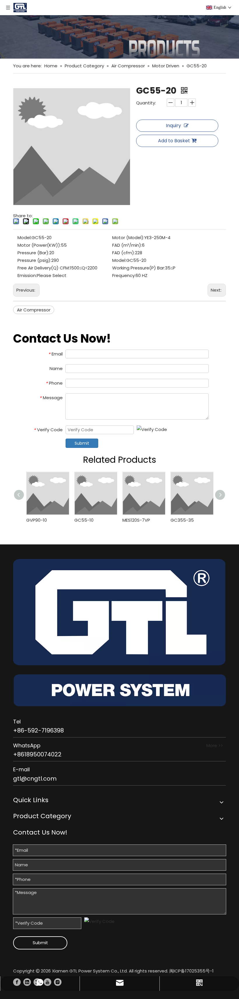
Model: (24, 237)
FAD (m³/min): (127, 245)
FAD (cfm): (123, 253)
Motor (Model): (128, 237)
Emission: (27, 275)
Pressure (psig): (34, 260)
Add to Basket (174, 140)
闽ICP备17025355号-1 (191, 971)
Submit (82, 443)
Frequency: (124, 275)
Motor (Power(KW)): (39, 245)
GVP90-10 (36, 520)
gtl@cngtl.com (35, 778)
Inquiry (173, 125)
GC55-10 (84, 520)
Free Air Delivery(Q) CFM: (43, 268)
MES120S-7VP (136, 520)
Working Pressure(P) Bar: (138, 268)
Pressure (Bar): (33, 253)
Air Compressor (33, 310)
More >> (214, 745)
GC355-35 (182, 520)
